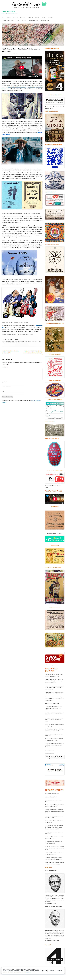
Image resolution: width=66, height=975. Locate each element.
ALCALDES (9, 17)
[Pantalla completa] (62, 503)
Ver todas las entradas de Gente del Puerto (16, 342)
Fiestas (23, 334)
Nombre (4, 382)
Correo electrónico (6, 386)
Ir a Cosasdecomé (48, 665)
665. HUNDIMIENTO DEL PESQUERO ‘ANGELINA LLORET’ (53, 708)
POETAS (43, 17)
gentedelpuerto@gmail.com (51, 903)
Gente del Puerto (8, 11)
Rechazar (52, 970)
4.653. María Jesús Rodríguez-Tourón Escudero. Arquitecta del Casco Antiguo (54, 719)
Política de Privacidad (33, 20)
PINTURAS (37, 17)
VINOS (18, 20)
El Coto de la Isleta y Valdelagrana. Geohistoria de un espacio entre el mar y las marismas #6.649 (54, 848)
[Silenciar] (60, 503)
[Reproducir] (47, 503)
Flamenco (27, 334)
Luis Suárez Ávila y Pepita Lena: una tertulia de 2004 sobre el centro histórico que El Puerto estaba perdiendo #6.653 (54, 827)
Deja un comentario (20, 53)
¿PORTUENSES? (50, 17)
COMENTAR (15, 17)
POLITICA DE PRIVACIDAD (35, 400)
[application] (54, 499)
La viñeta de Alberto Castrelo (8, 20)
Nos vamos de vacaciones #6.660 (52, 793)
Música (31, 334)
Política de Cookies (45, 20)
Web (3, 391)
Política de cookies (27, 971)
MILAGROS (22, 17)
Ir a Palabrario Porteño (49, 753)
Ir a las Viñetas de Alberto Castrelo (54, 533)
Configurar (59, 970)
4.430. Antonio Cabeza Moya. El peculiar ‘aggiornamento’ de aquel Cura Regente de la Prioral (54, 681)
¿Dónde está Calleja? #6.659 (51, 796)
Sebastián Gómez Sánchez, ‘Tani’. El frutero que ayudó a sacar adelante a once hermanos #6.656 (54, 811)
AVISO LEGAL (4, 402)
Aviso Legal (24, 20)
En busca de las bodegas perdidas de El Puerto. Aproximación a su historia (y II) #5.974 (54, 698)
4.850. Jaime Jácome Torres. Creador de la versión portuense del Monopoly (54, 745)
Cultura (20, 334)
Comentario (5, 367)
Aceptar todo (44, 970)
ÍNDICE (3, 17)
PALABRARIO (30, 17)
